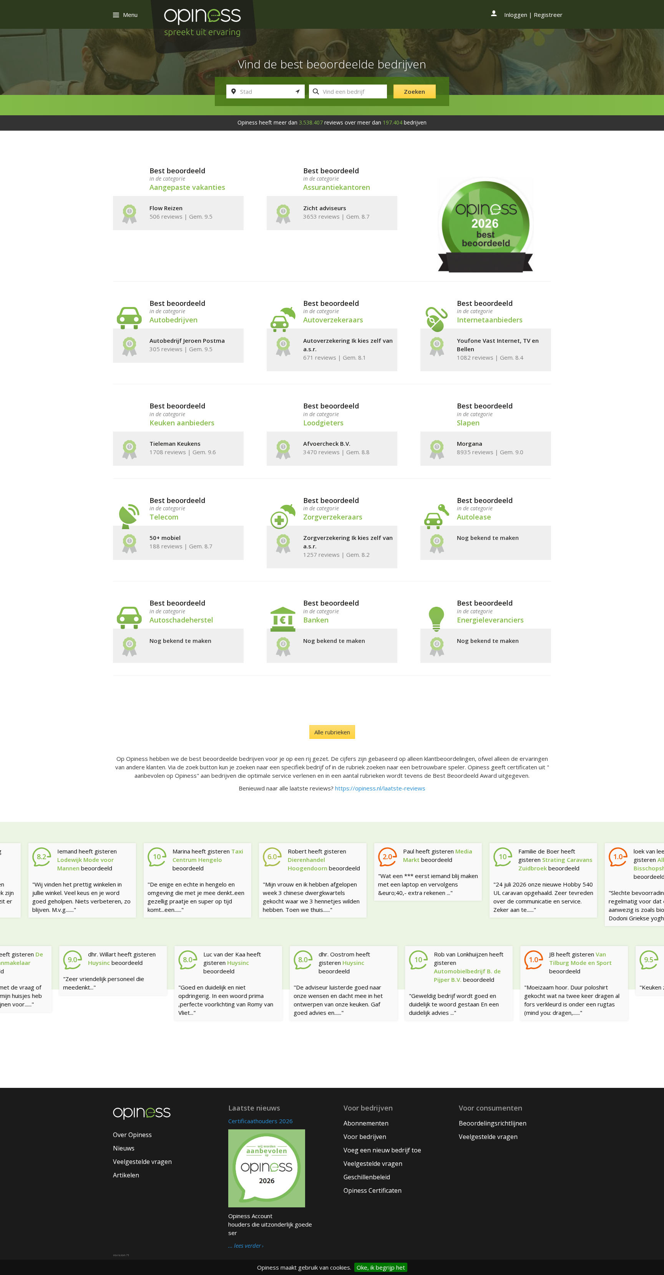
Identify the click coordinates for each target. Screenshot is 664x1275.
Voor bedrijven (365, 1136)
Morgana (469, 443)
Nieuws (123, 1148)
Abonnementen (366, 1123)
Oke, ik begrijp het (381, 1267)
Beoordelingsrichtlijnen (492, 1123)
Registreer (548, 14)
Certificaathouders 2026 (260, 1121)
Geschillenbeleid (367, 1177)
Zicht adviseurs (324, 208)
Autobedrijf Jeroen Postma (187, 340)
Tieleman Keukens (175, 443)
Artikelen (126, 1175)
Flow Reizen (166, 208)
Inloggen (515, 14)
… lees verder (244, 1246)
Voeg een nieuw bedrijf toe (382, 1150)
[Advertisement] (332, 1064)
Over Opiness (132, 1135)
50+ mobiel (165, 537)
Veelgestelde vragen (142, 1161)
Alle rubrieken (332, 732)
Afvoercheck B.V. (326, 443)
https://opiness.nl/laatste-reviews (380, 788)
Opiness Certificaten (373, 1190)
